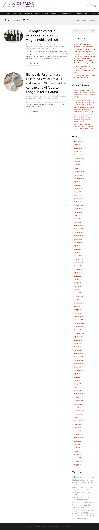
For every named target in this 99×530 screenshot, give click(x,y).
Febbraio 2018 (78, 353)
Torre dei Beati (76, 516)
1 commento (59, 44)
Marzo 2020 (78, 293)
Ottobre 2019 (78, 300)
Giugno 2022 (78, 252)
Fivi (79, 490)
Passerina (79, 505)
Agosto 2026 (78, 141)
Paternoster (37, 48)
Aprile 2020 (77, 289)
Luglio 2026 (77, 145)
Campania (91, 482)
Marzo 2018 (78, 350)
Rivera (81, 510)
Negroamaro (83, 502)
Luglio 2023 (77, 215)
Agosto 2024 (78, 182)
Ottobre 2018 (78, 330)
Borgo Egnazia (84, 482)
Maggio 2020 (78, 286)
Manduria (85, 497)
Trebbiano (89, 515)
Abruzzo (77, 477)
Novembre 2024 (79, 175)
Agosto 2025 (78, 161)
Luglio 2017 (77, 377)
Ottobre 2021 (78, 266)
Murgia (75, 502)
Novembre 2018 (79, 326)
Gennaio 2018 (78, 357)
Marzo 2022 (78, 256)
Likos (32, 48)
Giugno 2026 (78, 148)
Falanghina (40, 98)
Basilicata (75, 480)
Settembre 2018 (79, 333)
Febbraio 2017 (78, 394)
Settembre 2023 (79, 209)
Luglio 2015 (77, 448)
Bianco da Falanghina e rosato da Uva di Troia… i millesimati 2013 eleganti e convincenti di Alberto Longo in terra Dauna (46, 83)
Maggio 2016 (78, 424)
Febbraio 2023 (78, 225)
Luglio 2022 (77, 249)
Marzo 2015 (78, 458)
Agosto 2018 (78, 337)
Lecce (80, 495)
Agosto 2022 (78, 246)
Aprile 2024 (77, 195)
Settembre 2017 (79, 370)
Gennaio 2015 (78, 461)
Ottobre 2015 (78, 441)
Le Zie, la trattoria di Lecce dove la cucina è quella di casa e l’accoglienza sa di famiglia (84, 102)
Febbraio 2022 (78, 259)
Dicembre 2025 (79, 158)
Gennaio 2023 (78, 229)
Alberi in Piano (38, 46)
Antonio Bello (78, 124)
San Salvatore (46, 48)
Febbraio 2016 (78, 434)
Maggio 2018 (78, 343)
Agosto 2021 (78, 273)
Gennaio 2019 (78, 320)
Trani (82, 516)
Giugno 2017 (78, 380)
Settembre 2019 (79, 303)
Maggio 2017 (78, 384)
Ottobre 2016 (78, 407)
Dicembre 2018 (79, 323)
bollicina (81, 480)
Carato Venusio (59, 46)
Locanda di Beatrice (87, 495)
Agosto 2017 (78, 374)
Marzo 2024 (78, 198)
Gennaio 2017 (78, 397)
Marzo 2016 (78, 431)
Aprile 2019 (77, 313)
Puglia (75, 510)
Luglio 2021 (77, 276)
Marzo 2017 (78, 390)
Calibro (45, 46)
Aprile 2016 (77, 427)
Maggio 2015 (78, 454)
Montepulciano (82, 500)
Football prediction (80, 107)
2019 (84, 20)
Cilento (28, 48)
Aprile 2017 (77, 387)
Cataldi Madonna (89, 485)
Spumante (55, 98)
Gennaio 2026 (78, 155)
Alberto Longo (32, 98)
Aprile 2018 (77, 347)
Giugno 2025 (78, 168)
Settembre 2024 (79, 178)
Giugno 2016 (78, 421)
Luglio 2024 (77, 185)
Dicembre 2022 (79, 232)
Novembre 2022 (79, 236)
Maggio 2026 (78, 151)
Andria (93, 477)
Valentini (74, 518)
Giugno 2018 (78, 340)
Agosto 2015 (78, 444)
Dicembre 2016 (79, 401)
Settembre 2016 (79, 411)
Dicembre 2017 (79, 360)
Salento (92, 510)
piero (75, 115)
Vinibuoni (80, 518)
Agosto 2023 (78, 212)
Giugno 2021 (78, 279)
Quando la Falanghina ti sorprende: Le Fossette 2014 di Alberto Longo (84, 109)
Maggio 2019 (78, 310)
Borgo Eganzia (76, 482)
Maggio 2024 (78, 192)
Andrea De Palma (47, 44)
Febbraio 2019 (78, 316)
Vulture (52, 48)
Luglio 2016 (77, 417)
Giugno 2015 (78, 451)
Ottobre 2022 (78, 239)
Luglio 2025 (77, 165)
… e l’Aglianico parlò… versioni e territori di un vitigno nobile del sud (43, 35)
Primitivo (76, 507)
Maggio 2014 (78, 465)
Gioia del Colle (84, 490)
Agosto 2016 (78, 414)
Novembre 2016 (79, 404)
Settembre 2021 (79, 269)
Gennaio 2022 (78, 262)
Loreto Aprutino (77, 497)
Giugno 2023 (78, 219)
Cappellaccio (51, 46)
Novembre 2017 (79, 363)
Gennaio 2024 (78, 205)
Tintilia (90, 513)
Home (78, 20)
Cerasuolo (82, 487)
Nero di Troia (47, 98)
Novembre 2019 (79, 296)
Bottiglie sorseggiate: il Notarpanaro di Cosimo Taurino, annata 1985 (83, 126)
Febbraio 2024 (78, 202)
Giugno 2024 (78, 188)
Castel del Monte (78, 485)
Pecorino (87, 504)
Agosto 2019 (78, 306)
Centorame (75, 487)
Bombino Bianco (89, 480)
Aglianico (30, 46)
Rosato (86, 510)
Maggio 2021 (78, 283)
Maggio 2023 (78, 222)
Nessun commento (60, 96)
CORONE (89, 487)
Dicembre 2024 (79, 172)
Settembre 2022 (79, 242)
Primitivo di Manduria (86, 507)
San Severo (75, 513)
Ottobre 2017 (78, 367)
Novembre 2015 (79, 438)
